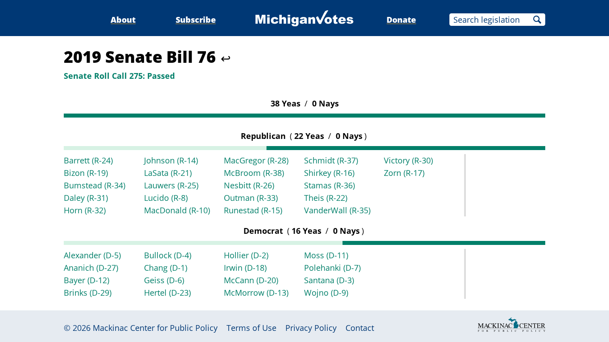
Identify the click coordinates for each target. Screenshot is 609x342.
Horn (85, 210)
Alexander (92, 255)
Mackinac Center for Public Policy (155, 327)
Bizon (86, 172)
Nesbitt (249, 185)
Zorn (404, 172)
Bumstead (94, 185)
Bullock (167, 255)
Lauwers (171, 185)
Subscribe (196, 19)
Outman (251, 197)
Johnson (171, 160)
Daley (86, 197)
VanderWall (337, 210)
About (123, 19)
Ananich (91, 267)
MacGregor (256, 160)
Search (537, 19)
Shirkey (329, 172)
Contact (360, 327)
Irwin (245, 267)
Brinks (87, 292)
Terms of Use (251, 327)
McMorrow (256, 292)
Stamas (329, 185)
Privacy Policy (311, 327)
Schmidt (331, 160)
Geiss (164, 280)
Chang (165, 267)
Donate (401, 19)
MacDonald (177, 210)
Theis (325, 197)
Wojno (326, 292)
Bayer (86, 280)
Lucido (166, 197)
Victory (408, 160)
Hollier (246, 255)
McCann (251, 280)
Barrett (88, 160)
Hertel (167, 292)
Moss (326, 255)
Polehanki (332, 267)
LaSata (168, 172)
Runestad (253, 210)
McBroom (254, 172)
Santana (329, 280)
